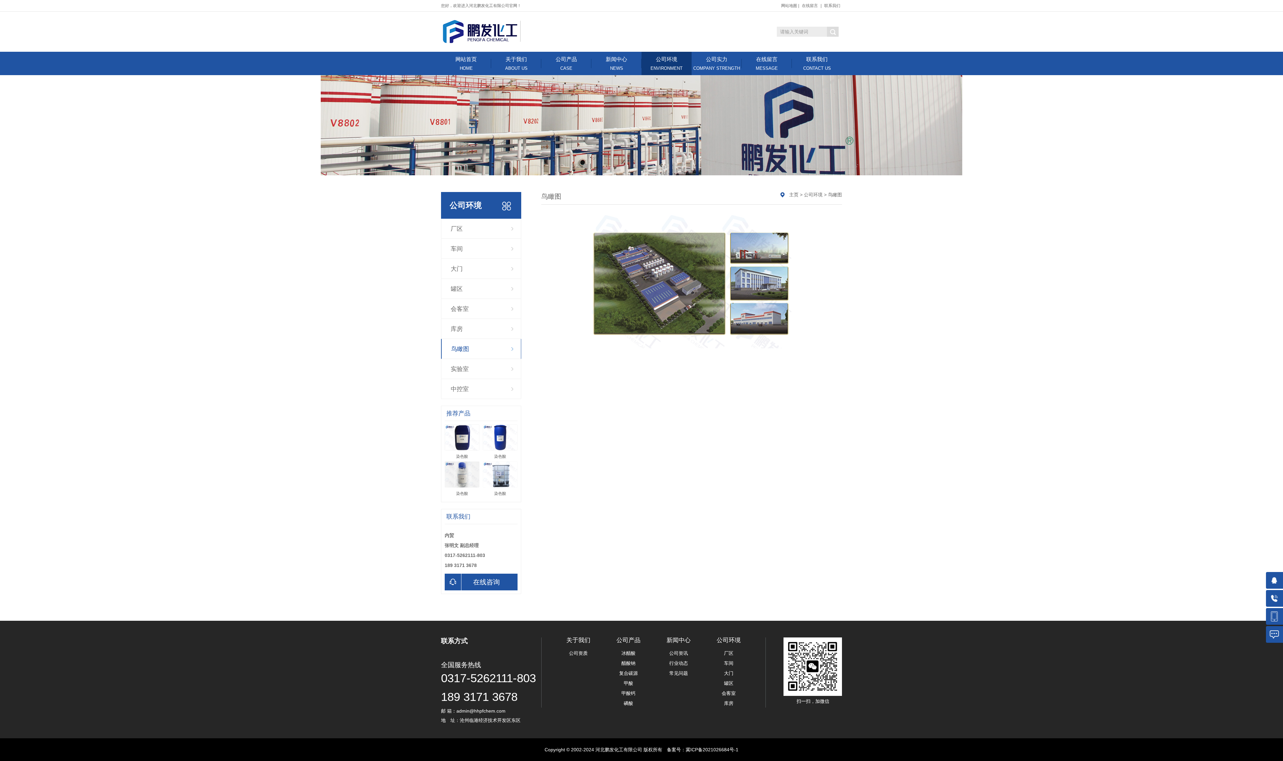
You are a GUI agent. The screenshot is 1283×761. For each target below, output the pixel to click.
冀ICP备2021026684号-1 (712, 749)
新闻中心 (616, 63)
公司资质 (578, 653)
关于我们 (516, 63)
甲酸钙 (628, 693)
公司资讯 (678, 653)
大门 (457, 268)
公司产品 (566, 63)
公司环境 (667, 63)
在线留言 (810, 5)
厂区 (457, 228)
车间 (457, 248)
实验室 (460, 369)
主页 (794, 194)
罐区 (457, 289)
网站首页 (466, 63)
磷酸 (628, 703)
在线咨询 (486, 582)
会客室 (460, 309)
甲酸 (628, 683)
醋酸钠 (628, 663)
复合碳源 (628, 673)
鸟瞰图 (460, 349)
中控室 (460, 389)
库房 (457, 329)
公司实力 (716, 63)
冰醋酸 (628, 653)
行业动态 (678, 663)
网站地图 (789, 5)
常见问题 (678, 673)
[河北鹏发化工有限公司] (482, 31)
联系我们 (832, 5)
